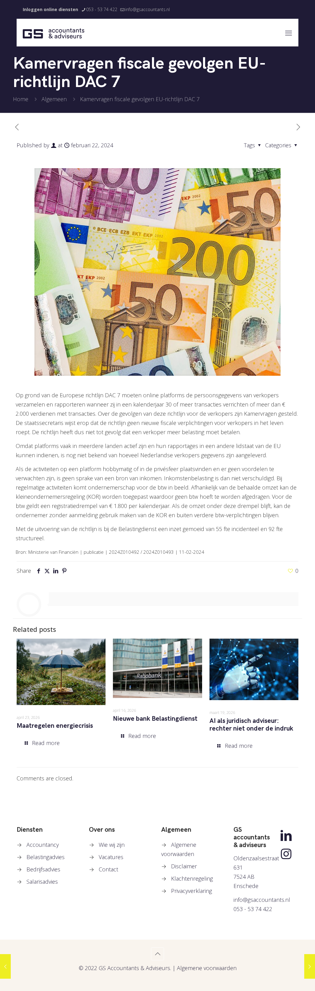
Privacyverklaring (191, 890)
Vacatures (111, 857)
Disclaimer (184, 866)
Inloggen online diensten (50, 9)
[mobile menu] (288, 32)
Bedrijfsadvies (43, 869)
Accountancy (42, 844)
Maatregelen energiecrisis (55, 726)
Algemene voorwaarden (207, 968)
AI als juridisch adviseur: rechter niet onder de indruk (251, 724)
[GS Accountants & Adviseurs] (53, 32)
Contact (108, 869)
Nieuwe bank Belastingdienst (155, 719)
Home (20, 99)
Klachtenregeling (192, 878)
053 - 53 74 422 (101, 9)
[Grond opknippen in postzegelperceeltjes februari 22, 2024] (309, 966)
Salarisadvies (42, 881)
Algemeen (54, 99)
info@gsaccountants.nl (147, 9)
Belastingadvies (45, 857)
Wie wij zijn (112, 844)
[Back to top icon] (157, 953)
